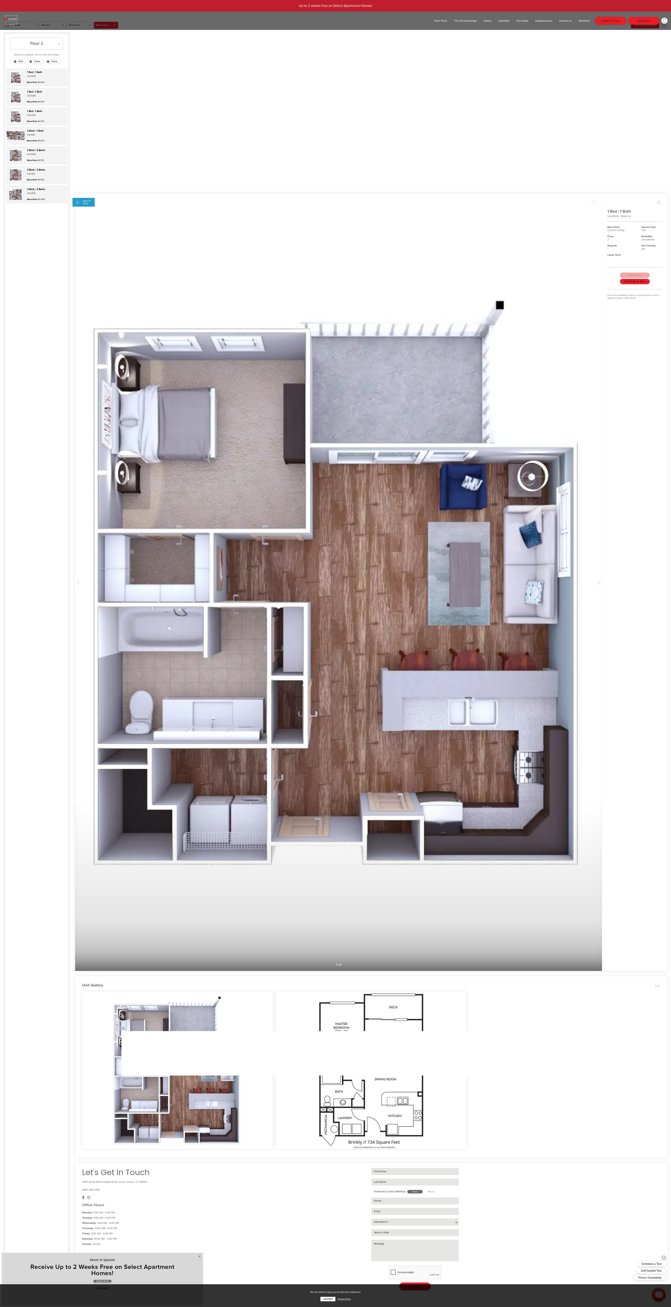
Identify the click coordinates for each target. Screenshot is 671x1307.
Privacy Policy (344, 1299)
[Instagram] (88, 1197)
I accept (328, 1299)
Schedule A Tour (635, 281)
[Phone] (664, 21)
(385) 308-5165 (91, 1189)
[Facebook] (83, 1197)
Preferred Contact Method (390, 1191)
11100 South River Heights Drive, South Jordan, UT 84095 (114, 1181)
